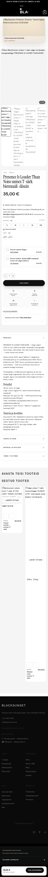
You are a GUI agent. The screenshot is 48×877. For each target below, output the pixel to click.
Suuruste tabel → (10, 429)
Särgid (11, 172)
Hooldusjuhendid (10, 311)
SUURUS (7, 220)
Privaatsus (29, 800)
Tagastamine (6, 800)
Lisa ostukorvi (35, 870)
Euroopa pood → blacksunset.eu (15, 739)
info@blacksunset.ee (9, 722)
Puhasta (42, 220)
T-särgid (5, 760)
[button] (3, 12)
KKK (3, 807)
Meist (28, 760)
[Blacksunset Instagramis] (34, 832)
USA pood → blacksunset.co (13, 742)
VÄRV (6, 233)
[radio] (7, 225)
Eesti (21, 6)
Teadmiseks (30, 792)
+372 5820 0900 (8, 718)
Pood (5, 172)
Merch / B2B (30, 764)
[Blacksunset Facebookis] (40, 832)
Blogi (27, 767)
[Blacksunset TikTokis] (45, 832)
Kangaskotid (6, 764)
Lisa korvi (24, 283)
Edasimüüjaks (31, 771)
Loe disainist (14, 263)
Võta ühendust (25, 318)
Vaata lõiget (14, 252)
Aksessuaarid (7, 767)
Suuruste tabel (10, 229)
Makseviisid (6, 796)
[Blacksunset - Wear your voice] (24, 12)
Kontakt (28, 775)
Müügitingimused (32, 796)
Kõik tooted (6, 771)
